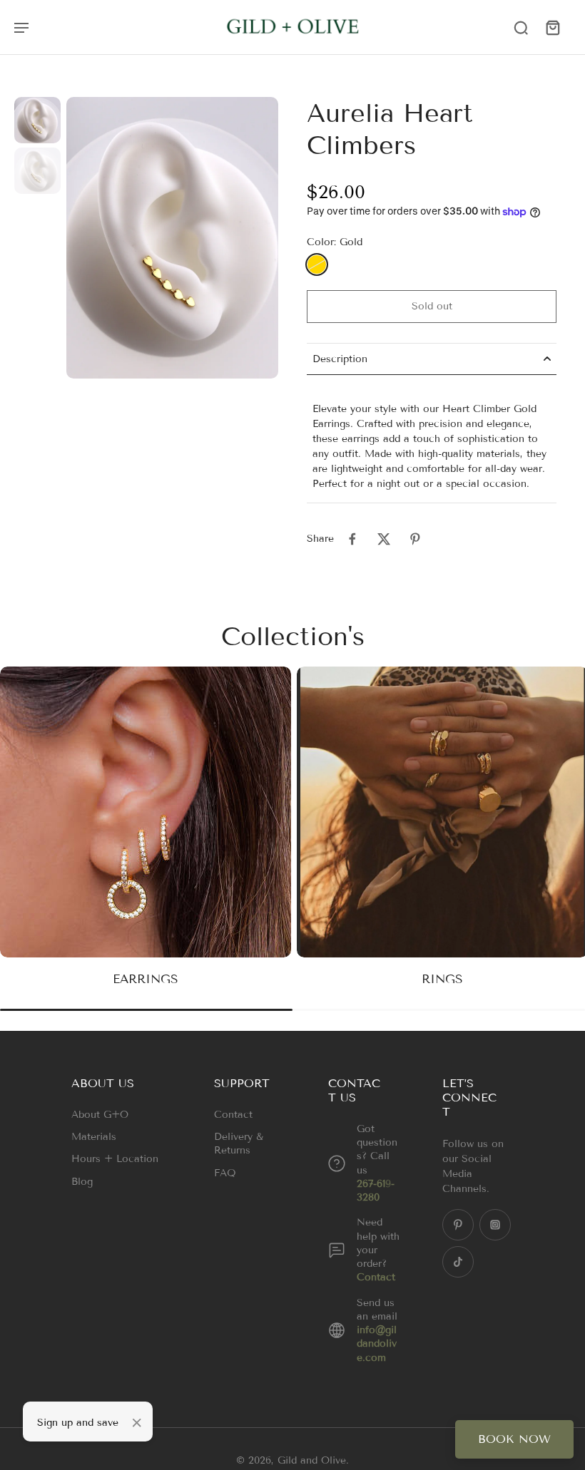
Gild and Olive (312, 1460)
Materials (93, 1137)
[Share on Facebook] (352, 539)
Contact (233, 1115)
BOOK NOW (514, 1439)
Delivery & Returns (238, 1143)
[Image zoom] (172, 238)
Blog (82, 1182)
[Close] (137, 1423)
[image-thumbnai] (37, 120)
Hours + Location (114, 1159)
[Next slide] (573, 838)
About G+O (99, 1115)
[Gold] (317, 264)
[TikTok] (458, 1262)
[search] (520, 27)
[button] (431, 306)
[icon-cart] (552, 27)
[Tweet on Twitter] (384, 539)
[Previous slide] (11, 838)
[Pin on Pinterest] (415, 539)
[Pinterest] (458, 1224)
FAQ (225, 1173)
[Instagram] (495, 1224)
